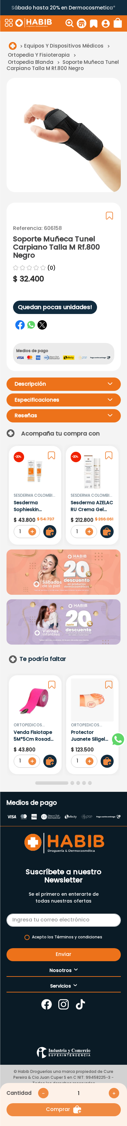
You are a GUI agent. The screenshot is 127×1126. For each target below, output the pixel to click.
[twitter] (42, 325)
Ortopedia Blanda (30, 62)
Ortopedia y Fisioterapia (39, 54)
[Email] (64, 919)
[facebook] (20, 325)
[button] (9, 23)
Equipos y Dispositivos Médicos (64, 45)
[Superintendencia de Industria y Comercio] (63, 1052)
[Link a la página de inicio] (13, 45)
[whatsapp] (31, 325)
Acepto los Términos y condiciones (67, 937)
